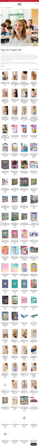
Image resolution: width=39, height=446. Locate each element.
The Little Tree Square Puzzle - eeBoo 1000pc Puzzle (24, 408)
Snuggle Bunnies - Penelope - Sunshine (34, 341)
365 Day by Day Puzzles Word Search (5, 275)
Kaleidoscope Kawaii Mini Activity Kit (34, 172)
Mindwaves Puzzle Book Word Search (24, 307)
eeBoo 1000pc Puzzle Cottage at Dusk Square (24, 224)
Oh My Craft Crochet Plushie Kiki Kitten (24, 136)
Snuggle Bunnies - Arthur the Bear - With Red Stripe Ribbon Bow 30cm (5, 137)
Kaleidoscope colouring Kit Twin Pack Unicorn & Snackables (24, 258)
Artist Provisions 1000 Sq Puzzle (5, 425)
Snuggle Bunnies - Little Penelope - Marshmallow (34, 374)
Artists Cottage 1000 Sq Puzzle (14, 425)
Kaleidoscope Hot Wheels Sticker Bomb (5, 241)
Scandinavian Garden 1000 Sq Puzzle (5, 441)
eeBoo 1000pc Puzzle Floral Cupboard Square (5, 224)
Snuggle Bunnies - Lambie (5, 341)
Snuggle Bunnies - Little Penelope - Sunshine (24, 374)
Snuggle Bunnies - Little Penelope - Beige (14, 392)
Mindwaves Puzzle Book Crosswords (34, 307)
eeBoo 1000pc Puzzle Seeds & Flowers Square (24, 189)
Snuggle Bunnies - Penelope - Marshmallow (5, 357)
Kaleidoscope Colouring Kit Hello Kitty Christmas (34, 155)
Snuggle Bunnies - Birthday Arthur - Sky (15, 341)
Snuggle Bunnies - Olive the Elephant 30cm (15, 100)
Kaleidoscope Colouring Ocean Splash (14, 155)
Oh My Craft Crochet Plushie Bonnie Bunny (15, 136)
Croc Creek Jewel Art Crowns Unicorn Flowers (33, 408)
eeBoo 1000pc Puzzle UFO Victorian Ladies (5, 408)
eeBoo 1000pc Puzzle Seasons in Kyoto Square (34, 189)
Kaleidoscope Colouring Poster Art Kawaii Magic (24, 275)
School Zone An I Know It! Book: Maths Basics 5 (24, 155)
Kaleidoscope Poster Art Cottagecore (14, 307)
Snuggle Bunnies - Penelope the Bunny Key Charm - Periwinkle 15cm (24, 83)
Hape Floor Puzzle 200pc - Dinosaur (34, 323)
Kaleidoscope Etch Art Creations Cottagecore (24, 172)
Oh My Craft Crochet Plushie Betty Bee (34, 136)
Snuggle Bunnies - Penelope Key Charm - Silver (34, 357)
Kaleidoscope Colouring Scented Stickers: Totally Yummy (5, 324)
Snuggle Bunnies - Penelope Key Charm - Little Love (15, 374)
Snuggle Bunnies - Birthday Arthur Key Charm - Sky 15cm (14, 118)
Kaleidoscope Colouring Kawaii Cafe (24, 241)
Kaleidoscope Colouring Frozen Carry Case (34, 241)
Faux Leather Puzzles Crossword (15, 291)
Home (2, 7)
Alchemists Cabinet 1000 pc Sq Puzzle (33, 441)
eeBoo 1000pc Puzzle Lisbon (34, 207)
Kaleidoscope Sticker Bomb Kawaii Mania (15, 257)
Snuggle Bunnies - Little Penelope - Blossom (5, 392)
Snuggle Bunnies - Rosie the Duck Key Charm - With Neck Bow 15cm (24, 100)
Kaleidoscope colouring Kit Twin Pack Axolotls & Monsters (34, 258)
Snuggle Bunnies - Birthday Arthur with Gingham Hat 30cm (5, 118)
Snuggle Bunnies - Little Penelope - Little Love (34, 392)
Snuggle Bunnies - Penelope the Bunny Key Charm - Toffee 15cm (14, 83)
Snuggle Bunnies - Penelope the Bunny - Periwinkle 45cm (5, 100)
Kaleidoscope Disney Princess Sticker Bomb (15, 241)
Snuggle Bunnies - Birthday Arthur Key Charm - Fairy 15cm (24, 118)
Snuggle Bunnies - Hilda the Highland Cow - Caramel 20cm (34, 100)
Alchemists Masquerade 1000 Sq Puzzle (24, 441)
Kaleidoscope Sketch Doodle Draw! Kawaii (34, 275)
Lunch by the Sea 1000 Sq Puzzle (24, 425)
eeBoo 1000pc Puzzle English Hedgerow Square (15, 224)
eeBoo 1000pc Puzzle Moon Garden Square (24, 207)
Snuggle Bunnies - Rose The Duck (15, 408)
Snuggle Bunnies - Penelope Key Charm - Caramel (5, 374)
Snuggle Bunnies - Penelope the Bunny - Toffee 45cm (34, 83)
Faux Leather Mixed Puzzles (5, 291)
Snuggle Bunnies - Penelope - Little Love (24, 392)
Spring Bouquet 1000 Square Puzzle (15, 441)
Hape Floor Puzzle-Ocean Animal (24, 323)
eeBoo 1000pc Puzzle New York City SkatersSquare (15, 207)
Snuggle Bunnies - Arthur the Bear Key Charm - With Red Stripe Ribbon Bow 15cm (33, 119)
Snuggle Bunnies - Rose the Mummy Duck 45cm (5, 83)
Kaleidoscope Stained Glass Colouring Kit (5, 172)
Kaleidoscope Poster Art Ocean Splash (33, 291)
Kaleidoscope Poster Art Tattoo (5, 307)
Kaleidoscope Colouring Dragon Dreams (14, 323)
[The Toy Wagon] (19, 4)
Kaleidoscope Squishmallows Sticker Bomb (34, 224)
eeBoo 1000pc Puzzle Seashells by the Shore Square (5, 207)
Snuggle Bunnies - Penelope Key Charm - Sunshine (24, 357)
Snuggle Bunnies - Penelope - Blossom (14, 357)
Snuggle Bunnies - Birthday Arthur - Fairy (24, 341)
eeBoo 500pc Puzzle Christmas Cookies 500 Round (5, 189)
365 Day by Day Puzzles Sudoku (15, 275)
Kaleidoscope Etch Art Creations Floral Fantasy (15, 172)
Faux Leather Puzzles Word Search (24, 291)
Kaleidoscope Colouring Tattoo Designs (5, 155)
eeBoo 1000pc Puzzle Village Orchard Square (15, 189)
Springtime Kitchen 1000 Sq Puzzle (33, 425)
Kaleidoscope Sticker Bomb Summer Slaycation (5, 258)
